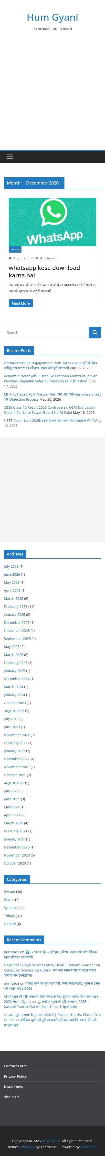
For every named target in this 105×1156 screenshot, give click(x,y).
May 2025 (12, 646)
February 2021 (15, 831)
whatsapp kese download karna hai (44, 271)
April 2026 (12, 590)
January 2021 (14, 839)
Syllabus (11, 907)
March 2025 (13, 654)
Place (8, 899)
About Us (11, 1096)
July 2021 (11, 791)
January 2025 (14, 670)
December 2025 (17, 622)
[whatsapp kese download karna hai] (52, 222)
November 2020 (17, 855)
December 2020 (17, 847)
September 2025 (17, 638)
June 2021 (12, 799)
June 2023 (12, 726)
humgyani (50, 258)
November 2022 (17, 734)
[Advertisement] (52, 95)
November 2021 (17, 767)
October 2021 (15, 775)
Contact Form (15, 1066)
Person (9, 891)
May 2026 (12, 582)
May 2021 (12, 807)
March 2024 (13, 686)
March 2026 (13, 598)
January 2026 (14, 614)
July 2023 (11, 718)
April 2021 (12, 815)
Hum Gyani (52, 17)
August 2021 (14, 783)
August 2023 (14, 710)
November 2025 (17, 630)
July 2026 (11, 566)
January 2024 (14, 694)
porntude (11, 952)
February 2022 (15, 743)
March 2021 (13, 823)
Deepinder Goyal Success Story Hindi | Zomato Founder (49, 965)
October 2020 (15, 863)
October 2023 (15, 702)
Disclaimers (13, 1086)
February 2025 (15, 662)
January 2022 (14, 751)
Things (15, 249)
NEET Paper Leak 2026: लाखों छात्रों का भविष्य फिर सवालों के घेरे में (48, 420)
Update (10, 923)
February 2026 (15, 606)
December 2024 (17, 678)
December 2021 (17, 759)
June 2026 (12, 574)
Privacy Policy (15, 1076)
